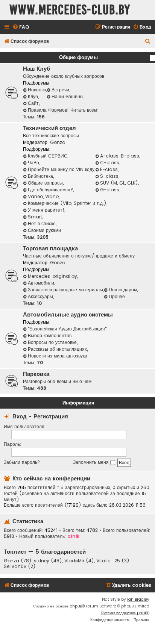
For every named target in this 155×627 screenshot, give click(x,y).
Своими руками (44, 230)
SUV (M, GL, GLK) (119, 183)
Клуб (33, 96)
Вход (19, 416)
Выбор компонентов (49, 335)
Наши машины (68, 96)
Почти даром (123, 289)
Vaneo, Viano (43, 196)
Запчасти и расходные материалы (65, 289)
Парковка (36, 374)
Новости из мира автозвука (57, 356)
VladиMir (74, 561)
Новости (37, 89)
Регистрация (50, 416)
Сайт (33, 103)
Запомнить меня (91, 462)
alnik (73, 536)
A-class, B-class (119, 156)
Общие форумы (78, 57)
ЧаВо (33, 162)
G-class (109, 189)
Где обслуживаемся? (50, 189)
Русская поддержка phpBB (125, 613)
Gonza (57, 142)
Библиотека (40, 176)
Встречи (60, 89)
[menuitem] (20, 27)
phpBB (76, 606)
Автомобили (41, 283)
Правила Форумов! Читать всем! (63, 110)
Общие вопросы (45, 183)
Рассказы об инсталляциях (57, 349)
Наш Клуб (36, 69)
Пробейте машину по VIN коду (61, 169)
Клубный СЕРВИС (47, 156)
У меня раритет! (46, 210)
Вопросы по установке (52, 342)
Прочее (117, 296)
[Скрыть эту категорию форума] (152, 58)
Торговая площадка (50, 248)
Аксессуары (40, 296)
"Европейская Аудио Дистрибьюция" (67, 329)
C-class (109, 162)
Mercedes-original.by (52, 276)
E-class (109, 169)
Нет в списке (42, 223)
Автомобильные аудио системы (68, 314)
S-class (109, 176)
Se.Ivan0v (15, 566)
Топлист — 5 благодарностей (45, 552)
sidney (41, 561)
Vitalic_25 (108, 561)
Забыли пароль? (22, 462)
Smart (35, 217)
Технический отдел (49, 128)
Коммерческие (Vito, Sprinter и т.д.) (67, 203)
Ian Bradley (138, 599)
